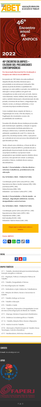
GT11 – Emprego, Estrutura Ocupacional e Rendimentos (19, 314)
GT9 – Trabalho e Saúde (9, 305)
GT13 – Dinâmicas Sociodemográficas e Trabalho (17, 317)
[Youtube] (20, 259)
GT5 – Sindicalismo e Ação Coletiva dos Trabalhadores (19, 289)
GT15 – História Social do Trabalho (12, 324)
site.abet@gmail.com (12, 352)
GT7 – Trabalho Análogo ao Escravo (13, 298)
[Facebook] (16, 259)
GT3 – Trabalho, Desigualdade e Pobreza (14, 282)
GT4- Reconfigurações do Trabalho (12, 285)
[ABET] (20, 7)
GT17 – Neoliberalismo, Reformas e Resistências (17, 333)
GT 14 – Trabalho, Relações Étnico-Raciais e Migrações (19, 321)
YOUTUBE (27, 177)
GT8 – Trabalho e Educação (10, 301)
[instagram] (24, 259)
